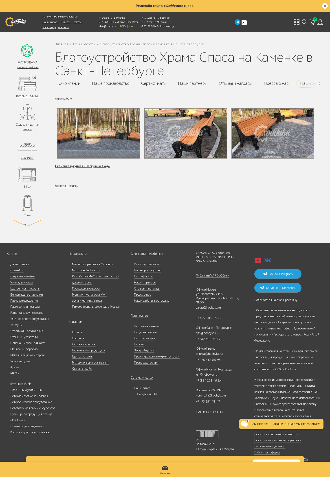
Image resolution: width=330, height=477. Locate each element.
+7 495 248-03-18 (208, 318)
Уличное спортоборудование (29, 319)
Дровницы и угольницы (26, 390)
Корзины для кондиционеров (29, 432)
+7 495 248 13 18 (106, 17)
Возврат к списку (66, 186)
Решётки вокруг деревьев (26, 313)
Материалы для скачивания (90, 362)
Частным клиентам (147, 326)
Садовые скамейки (22, 276)
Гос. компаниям (144, 338)
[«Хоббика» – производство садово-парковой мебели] (15, 22)
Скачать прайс (82, 368)
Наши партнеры (145, 282)
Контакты (63, 27)
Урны (27, 215)
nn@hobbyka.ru (206, 375)
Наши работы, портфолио (151, 301)
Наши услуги (78, 254)
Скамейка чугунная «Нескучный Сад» (82, 166)
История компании (147, 264)
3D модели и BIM (145, 394)
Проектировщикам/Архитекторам (157, 356)
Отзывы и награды (147, 288)
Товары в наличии (27, 96)
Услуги (77, 22)
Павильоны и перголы (25, 307)
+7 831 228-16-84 (150, 26)
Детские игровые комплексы (29, 396)
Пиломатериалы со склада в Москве (95, 307)
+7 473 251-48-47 (150, 17)
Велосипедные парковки (26, 294)
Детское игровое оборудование (31, 402)
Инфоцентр (49, 27)
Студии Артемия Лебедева (216, 449)
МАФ (27, 187)
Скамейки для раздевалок (27, 426)
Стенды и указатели (24, 337)
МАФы (14, 373)
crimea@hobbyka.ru (209, 354)
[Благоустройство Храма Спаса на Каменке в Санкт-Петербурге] (98, 133)
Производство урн (146, 362)
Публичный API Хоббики (212, 275)
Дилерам (66, 22)
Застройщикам (144, 350)
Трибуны (16, 325)
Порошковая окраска (86, 288)
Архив (14, 367)
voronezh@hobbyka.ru (211, 395)
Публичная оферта (267, 452)
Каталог (47, 16)
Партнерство (139, 316)
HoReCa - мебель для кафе (27, 343)
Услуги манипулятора (87, 301)
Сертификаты (143, 276)
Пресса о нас (142, 294)
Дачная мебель (20, 264)
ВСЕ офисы (126, 26)
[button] (314, 83)
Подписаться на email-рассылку (275, 300)
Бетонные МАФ (20, 384)
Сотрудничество (142, 377)
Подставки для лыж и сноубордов (32, 408)
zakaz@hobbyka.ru (108, 26)
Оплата (77, 332)
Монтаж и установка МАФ (89, 294)
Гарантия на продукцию (88, 350)
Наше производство (65, 16)
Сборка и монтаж (84, 344)
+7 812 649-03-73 (108, 22)
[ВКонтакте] (267, 262)
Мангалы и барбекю (23, 349)
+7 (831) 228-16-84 (209, 381)
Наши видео (142, 388)
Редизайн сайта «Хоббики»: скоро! (165, 6)
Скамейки (27, 158)
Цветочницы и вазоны (25, 288)
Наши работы (50, 22)
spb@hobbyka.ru (207, 333)
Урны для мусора (21, 282)
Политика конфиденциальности (276, 434)
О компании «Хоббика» (147, 254)
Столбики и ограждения (26, 331)
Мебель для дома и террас (27, 355)
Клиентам (75, 322)
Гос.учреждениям (145, 332)
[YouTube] (258, 262)
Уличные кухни (20, 361)
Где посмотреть (82, 356)
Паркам (139, 344)
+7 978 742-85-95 (150, 22)
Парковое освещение (24, 301)
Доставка (78, 338)
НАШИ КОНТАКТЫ (209, 412)
